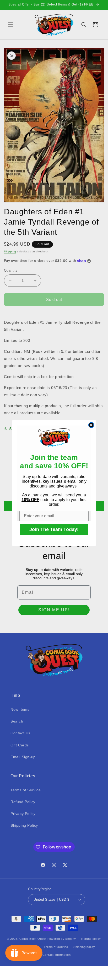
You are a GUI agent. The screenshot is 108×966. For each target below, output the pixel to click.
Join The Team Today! (54, 529)
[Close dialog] (91, 425)
